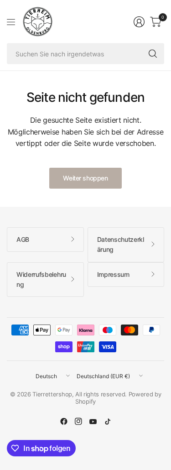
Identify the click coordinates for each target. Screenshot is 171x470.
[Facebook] (64, 421)
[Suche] (152, 53)
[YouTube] (93, 421)
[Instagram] (78, 421)
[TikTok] (107, 421)
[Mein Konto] (139, 22)
